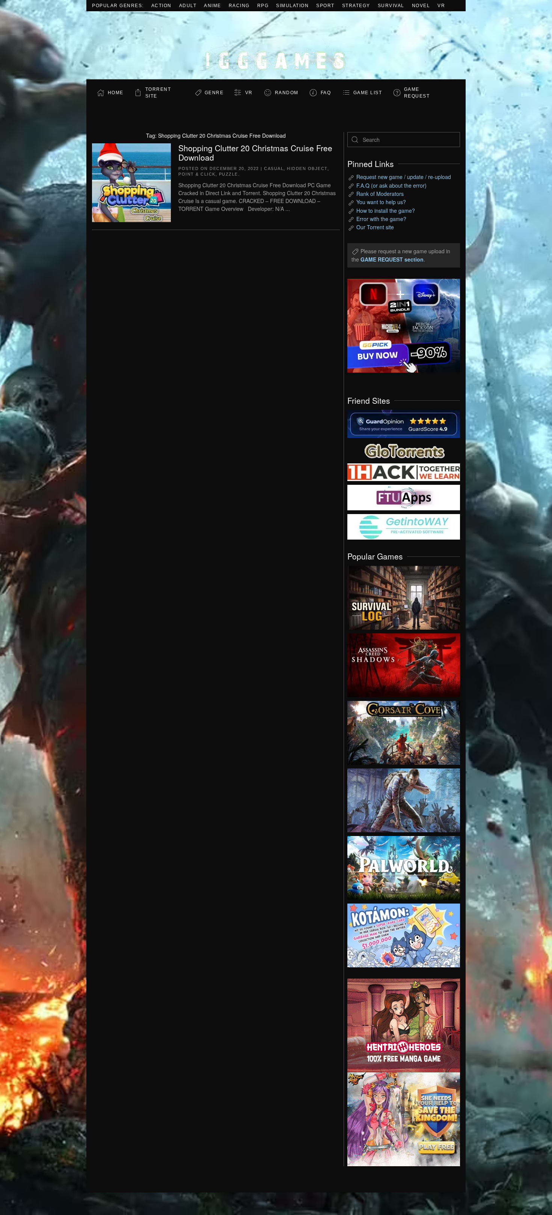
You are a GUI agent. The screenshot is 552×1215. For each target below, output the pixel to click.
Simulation (292, 5)
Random (287, 92)
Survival (391, 5)
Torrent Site (158, 93)
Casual (274, 168)
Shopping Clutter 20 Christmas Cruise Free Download (255, 152)
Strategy (356, 5)
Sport (325, 5)
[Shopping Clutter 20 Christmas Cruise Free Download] (131, 181)
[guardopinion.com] (403, 423)
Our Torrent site (375, 227)
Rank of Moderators (380, 193)
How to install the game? (385, 210)
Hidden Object (307, 168)
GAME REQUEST (417, 93)
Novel (421, 5)
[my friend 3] (403, 471)
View (403, 595)
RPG (263, 5)
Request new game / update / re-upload (403, 176)
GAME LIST (367, 92)
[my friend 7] (403, 526)
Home (116, 92)
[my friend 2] (403, 450)
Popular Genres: (118, 5)
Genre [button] (214, 92)
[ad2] (400, 1025)
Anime (212, 5)
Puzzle (228, 174)
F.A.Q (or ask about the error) (391, 185)
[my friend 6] (403, 497)
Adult (188, 5)
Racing (239, 5)
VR (441, 5)
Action (161, 5)
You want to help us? (381, 202)
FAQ (326, 92)
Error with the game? (381, 219)
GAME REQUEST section (392, 259)
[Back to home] (276, 45)
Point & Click (197, 174)
